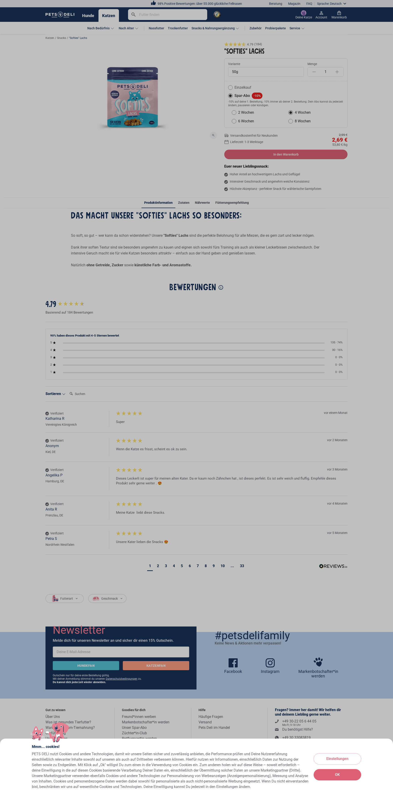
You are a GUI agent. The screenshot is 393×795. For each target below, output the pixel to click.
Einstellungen (337, 759)
